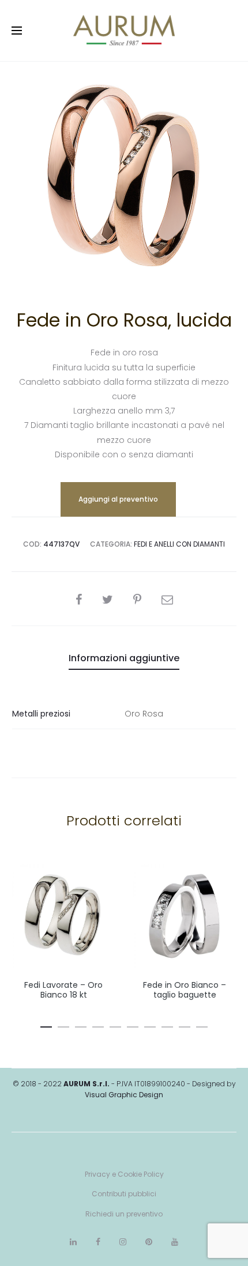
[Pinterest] (148, 1242)
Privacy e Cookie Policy (124, 1174)
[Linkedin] (73, 1242)
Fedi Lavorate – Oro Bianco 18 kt (63, 989)
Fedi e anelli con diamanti (179, 544)
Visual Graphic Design (124, 1095)
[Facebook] (98, 1242)
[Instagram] (122, 1242)
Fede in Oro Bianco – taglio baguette (184, 989)
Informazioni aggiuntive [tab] (124, 658)
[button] (46, 1024)
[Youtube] (174, 1242)
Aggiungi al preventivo (118, 499)
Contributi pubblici (124, 1194)
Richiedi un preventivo (124, 1214)
